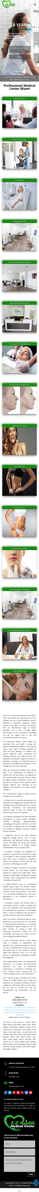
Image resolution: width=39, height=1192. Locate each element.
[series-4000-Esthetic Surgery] (19, 581)
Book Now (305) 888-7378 (20, 49)
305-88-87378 (19, 999)
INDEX (19, 1191)
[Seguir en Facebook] (5, 1092)
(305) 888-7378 (14, 1077)
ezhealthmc (19, 1005)
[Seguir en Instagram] (18, 1092)
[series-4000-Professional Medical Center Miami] (19, 253)
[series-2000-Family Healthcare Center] (19, 335)
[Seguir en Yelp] (22, 1092)
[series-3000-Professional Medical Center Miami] (19, 213)
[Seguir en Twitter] (9, 1092)
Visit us (19, 57)
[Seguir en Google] (26, 1092)
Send (31, 1174)
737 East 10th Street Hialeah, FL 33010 (22, 1067)
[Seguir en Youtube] (30, 1092)
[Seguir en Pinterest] (14, 1092)
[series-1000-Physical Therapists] (19, 621)
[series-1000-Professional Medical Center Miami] (19, 294)
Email (11, 1082)
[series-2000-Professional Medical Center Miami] (19, 172)
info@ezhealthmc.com (19, 1003)
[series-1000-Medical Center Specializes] (19, 131)
